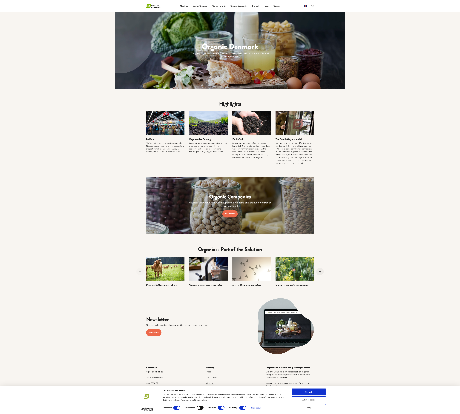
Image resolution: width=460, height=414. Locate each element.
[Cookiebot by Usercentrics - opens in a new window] (146, 409)
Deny (309, 408)
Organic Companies (238, 6)
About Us (184, 6)
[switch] (200, 408)
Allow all (308, 392)
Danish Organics (200, 6)
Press (266, 6)
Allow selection (308, 400)
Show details (256, 408)
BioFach (255, 6)
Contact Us (211, 377)
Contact (276, 6)
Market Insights (219, 6)
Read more (230, 214)
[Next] (320, 271)
